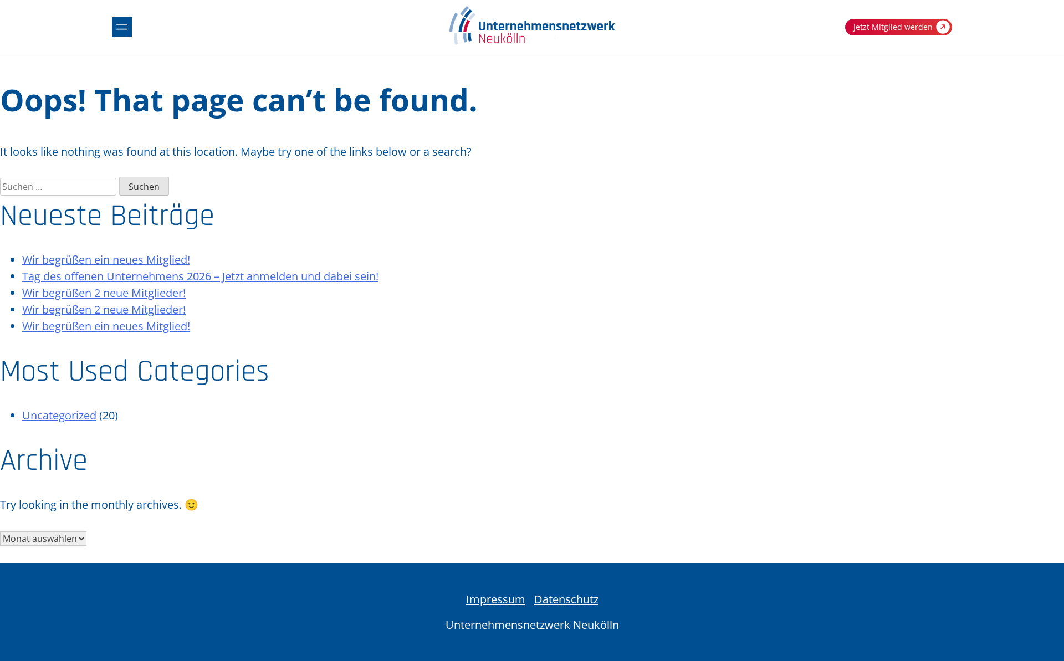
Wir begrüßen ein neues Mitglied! (106, 259)
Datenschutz (566, 599)
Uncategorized (59, 415)
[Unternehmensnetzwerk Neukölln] (532, 42)
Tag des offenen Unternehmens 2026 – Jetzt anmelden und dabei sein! (200, 276)
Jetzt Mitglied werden (893, 27)
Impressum (495, 599)
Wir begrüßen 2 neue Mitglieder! (104, 292)
